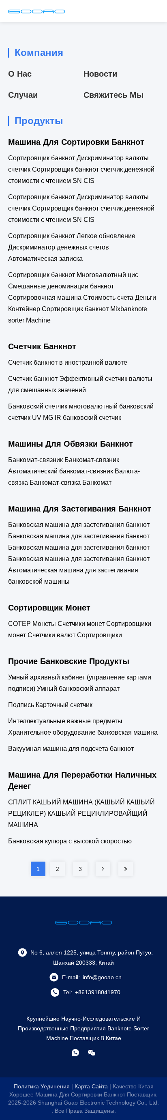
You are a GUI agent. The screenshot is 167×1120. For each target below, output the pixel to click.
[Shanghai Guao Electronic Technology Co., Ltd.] (36, 11)
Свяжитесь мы (113, 94)
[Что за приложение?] (75, 1053)
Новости (100, 73)
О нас (20, 73)
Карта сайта (91, 1086)
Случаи (23, 94)
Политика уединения (42, 1086)
